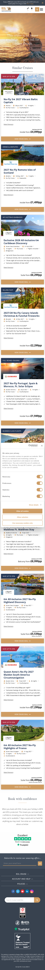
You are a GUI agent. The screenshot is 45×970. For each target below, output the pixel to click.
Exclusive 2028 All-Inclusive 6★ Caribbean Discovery (21, 242)
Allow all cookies (22, 511)
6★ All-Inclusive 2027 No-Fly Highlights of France (20, 747)
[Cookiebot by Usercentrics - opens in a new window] (28, 445)
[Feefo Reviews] (22, 941)
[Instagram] (32, 891)
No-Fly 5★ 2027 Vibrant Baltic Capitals (21, 101)
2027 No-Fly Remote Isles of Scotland (20, 171)
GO (40, 863)
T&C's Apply (30, 4)
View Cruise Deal (21, 139)
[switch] (40, 483)
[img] (22, 84)
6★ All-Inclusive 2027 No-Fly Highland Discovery (20, 601)
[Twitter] (18, 891)
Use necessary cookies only (22, 523)
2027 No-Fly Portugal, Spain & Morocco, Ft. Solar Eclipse (21, 385)
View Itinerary (8, 124)
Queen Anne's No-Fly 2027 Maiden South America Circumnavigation (19, 674)
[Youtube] (22, 891)
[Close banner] (42, 445)
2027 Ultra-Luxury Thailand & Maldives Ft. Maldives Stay (20, 528)
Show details (34, 505)
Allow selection (22, 517)
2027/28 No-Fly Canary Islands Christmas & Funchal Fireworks (21, 314)
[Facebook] (13, 891)
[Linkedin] (27, 891)
